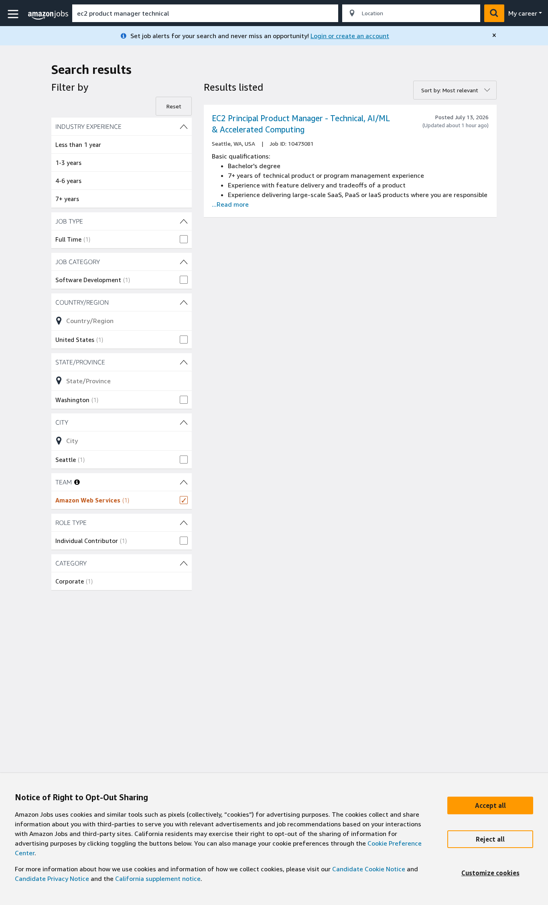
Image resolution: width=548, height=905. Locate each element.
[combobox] (205, 13)
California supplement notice (158, 878)
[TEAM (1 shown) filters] (184, 482)
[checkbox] (121, 239)
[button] (14, 14)
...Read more (230, 204)
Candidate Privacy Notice (52, 878)
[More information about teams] (77, 482)
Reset (173, 106)
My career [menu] (522, 13)
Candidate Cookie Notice (368, 869)
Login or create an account (350, 36)
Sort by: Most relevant (449, 90)
